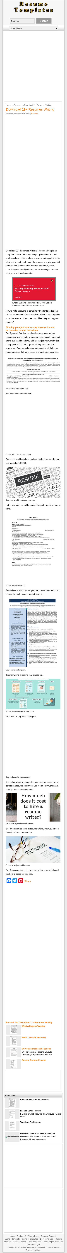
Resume (17, 105)
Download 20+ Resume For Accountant (37, 1133)
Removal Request (48, 1236)
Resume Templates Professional (34, 1099)
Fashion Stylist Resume (30, 1111)
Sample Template (12, 1239)
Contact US (21, 1236)
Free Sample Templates (53, 1242)
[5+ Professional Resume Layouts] (13, 1056)
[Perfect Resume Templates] (13, 1045)
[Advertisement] (33, 65)
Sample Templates (30, 1239)
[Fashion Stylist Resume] (12, 1118)
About (12, 1236)
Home (8, 105)
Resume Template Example (34, 1060)
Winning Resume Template (33, 1026)
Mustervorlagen (33, 1245)
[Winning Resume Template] (13, 1034)
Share (27, 881)
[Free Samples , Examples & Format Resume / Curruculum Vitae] (33, 13)
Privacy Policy (33, 1236)
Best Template (35, 1242)
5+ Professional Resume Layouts (36, 1049)
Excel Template (19, 1242)
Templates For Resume (30, 1122)
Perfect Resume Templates (34, 1037)
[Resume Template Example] (13, 1068)
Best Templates (46, 1239)
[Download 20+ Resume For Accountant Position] (12, 1136)
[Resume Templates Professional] (12, 1107)
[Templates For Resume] (12, 1130)
